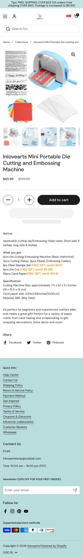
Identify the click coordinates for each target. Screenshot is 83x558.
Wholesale (10, 432)
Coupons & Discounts (17, 416)
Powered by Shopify (53, 546)
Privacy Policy (12, 406)
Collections (21, 42)
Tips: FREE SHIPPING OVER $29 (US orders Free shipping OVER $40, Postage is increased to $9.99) (41, 4)
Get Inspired (11, 401)
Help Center (11, 375)
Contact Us (10, 380)
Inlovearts (33, 546)
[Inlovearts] (39, 16)
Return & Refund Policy (18, 390)
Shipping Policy (13, 385)
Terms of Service (14, 411)
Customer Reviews (15, 427)
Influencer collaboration (18, 422)
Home (6, 42)
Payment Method (14, 395)
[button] (76, 16)
